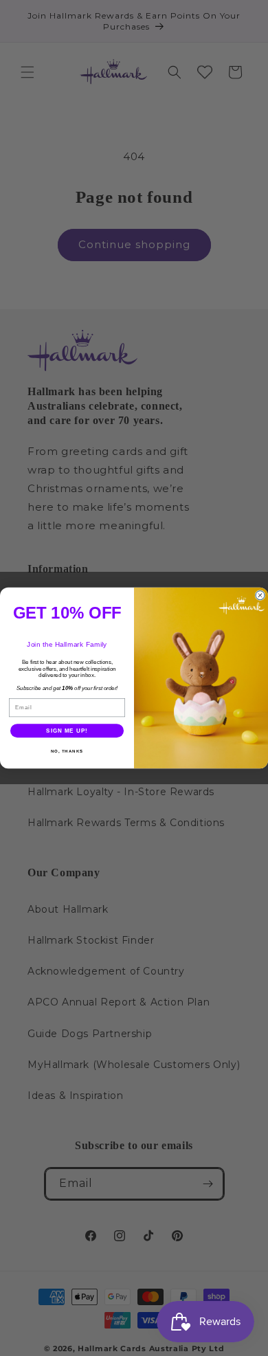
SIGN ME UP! (67, 731)
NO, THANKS (67, 751)
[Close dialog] (260, 595)
